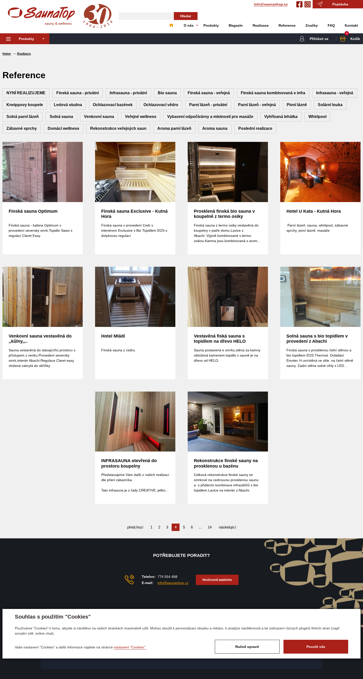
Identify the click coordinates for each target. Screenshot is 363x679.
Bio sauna (167, 93)
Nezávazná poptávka (217, 580)
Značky (311, 25)
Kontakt (351, 25)
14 (210, 527)
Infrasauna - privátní (128, 93)
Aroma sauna (214, 128)
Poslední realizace (255, 128)
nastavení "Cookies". (130, 647)
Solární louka (330, 105)
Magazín (236, 25)
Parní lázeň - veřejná (257, 105)
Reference (287, 25)
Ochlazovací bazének (113, 105)
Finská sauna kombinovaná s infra (273, 93)
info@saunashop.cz (271, 4)
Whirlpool (317, 116)
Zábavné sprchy (21, 128)
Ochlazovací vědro (160, 105)
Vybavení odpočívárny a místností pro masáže (210, 116)
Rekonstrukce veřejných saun (118, 128)
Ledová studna (68, 105)
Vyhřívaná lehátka (281, 116)
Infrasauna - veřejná (334, 93)
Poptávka (340, 4)
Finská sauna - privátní (77, 93)
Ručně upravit (247, 647)
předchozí (135, 527)
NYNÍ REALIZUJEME (25, 93)
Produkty (211, 25)
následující (227, 527)
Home (171, 25)
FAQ (331, 25)
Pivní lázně (297, 105)
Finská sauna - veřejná (209, 93)
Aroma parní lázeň (174, 128)
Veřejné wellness (140, 116)
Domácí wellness (63, 128)
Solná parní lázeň (22, 116)
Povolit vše (315, 647)
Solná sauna (61, 116)
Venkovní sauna (99, 116)
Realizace (261, 25)
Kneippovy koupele (24, 105)
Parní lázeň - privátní (208, 105)
